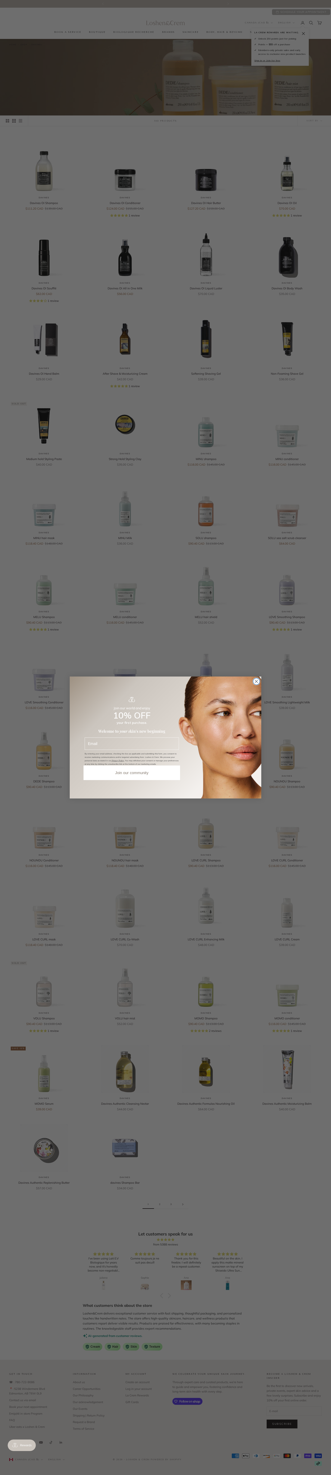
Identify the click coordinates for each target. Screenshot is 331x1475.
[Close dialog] (256, 681)
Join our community (131, 773)
